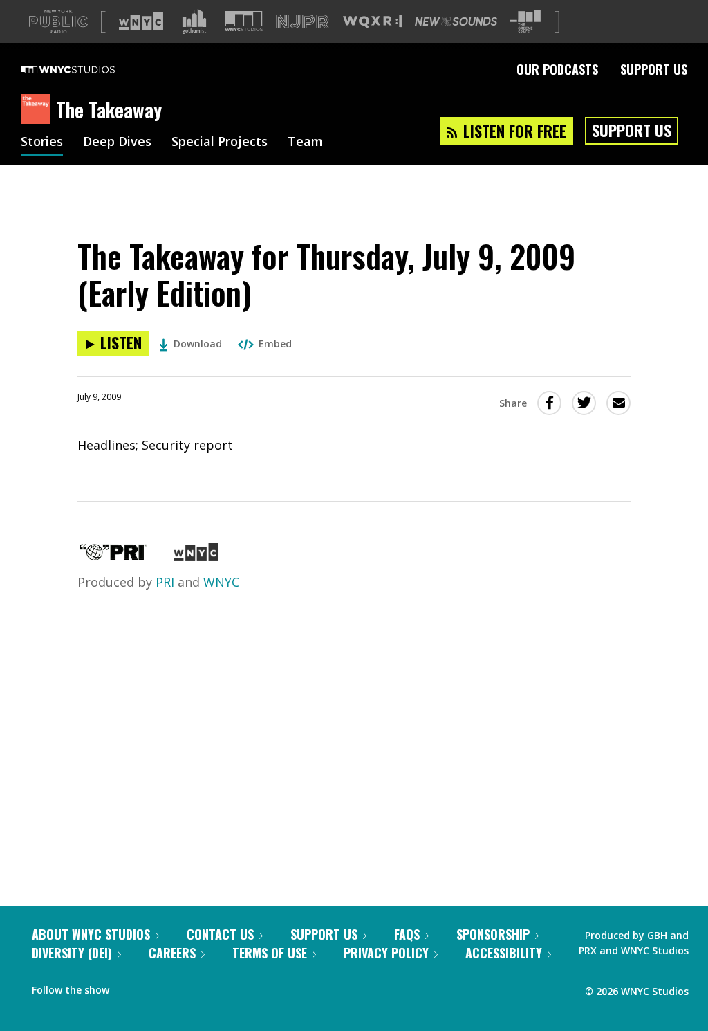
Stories (42, 142)
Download (198, 343)
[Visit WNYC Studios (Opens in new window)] (244, 21)
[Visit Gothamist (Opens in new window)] (194, 21)
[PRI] (113, 556)
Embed (275, 343)
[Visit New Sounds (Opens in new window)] (456, 21)
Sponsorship (493, 934)
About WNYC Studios (91, 934)
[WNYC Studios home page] (85, 69)
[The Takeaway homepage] (38, 110)
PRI (165, 582)
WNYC (221, 582)
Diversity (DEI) (72, 953)
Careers (172, 953)
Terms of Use (269, 953)
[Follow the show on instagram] (182, 987)
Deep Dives (117, 142)
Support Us (653, 69)
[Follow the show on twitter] (156, 987)
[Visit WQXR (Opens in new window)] (372, 21)
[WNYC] (196, 556)
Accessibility (503, 953)
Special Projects (219, 142)
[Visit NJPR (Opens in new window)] (302, 22)
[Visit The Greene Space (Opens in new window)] (525, 22)
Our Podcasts (557, 69)
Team (305, 142)
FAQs (407, 934)
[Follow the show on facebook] (129, 987)
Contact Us (220, 934)
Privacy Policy (386, 953)
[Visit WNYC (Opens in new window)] (141, 21)
